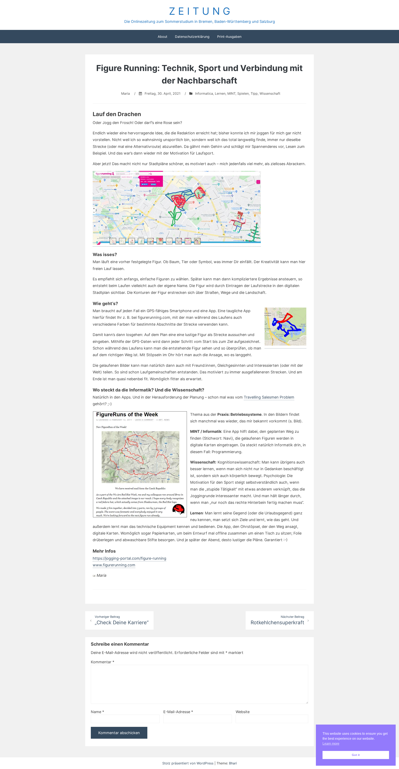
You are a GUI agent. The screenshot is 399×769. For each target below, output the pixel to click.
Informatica (204, 93)
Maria (125, 93)
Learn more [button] (331, 743)
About (162, 36)
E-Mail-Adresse (178, 712)
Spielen (243, 93)
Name (97, 712)
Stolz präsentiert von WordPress (188, 763)
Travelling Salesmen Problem (269, 397)
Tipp (254, 93)
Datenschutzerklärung (192, 36)
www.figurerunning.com (114, 565)
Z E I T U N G (199, 11)
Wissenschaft (270, 93)
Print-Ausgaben (229, 36)
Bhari (233, 763)
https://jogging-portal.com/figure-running (129, 558)
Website (243, 712)
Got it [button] (356, 755)
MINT (231, 93)
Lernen (220, 93)
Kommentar (102, 662)
